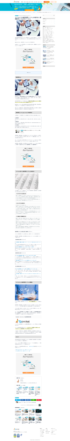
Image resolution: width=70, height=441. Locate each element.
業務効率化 (52, 39)
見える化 (47, 41)
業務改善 (44, 40)
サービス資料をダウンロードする (28, 67)
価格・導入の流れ (48, 431)
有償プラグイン (45, 39)
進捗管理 (47, 42)
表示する (29, 72)
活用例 (46, 428)
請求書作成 (53, 41)
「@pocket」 (30, 346)
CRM (44, 27)
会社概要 (52, 432)
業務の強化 (16, 15)
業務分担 (49, 39)
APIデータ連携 (42, 436)
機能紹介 (41, 428)
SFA (46, 27)
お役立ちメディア (53, 428)
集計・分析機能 (42, 431)
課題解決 (50, 41)
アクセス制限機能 (42, 432)
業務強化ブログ (53, 431)
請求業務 (44, 42)
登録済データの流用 (52, 40)
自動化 (44, 41)
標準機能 (47, 40)
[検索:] (49, 15)
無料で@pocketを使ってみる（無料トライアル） (23, 349)
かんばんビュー (49, 27)
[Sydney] (16, 1)
